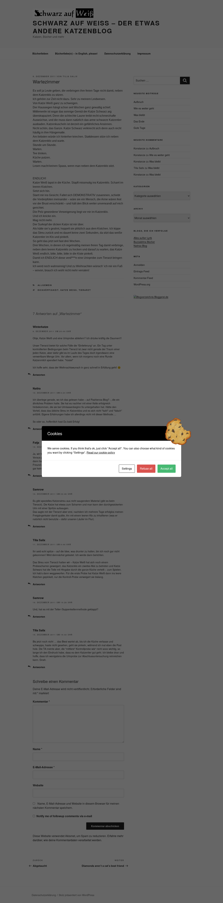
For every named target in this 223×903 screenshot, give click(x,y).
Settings (127, 468)
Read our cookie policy (101, 452)
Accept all (166, 468)
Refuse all (146, 468)
